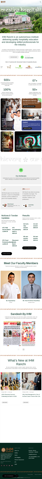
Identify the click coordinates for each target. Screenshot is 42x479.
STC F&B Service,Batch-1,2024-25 (6, 229)
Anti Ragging (17, 457)
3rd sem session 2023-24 (35, 238)
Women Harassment (19, 459)
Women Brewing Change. (30, 110)
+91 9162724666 (29, 57)
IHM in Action (20, 146)
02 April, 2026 (3, 392)
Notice (16, 455)
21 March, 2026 (4, 429)
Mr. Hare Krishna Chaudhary (10, 300)
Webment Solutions (20, 477)
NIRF (16, 464)
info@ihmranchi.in (33, 454)
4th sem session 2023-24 (25, 238)
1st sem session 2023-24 (35, 225)
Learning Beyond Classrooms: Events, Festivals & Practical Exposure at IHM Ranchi (30, 433)
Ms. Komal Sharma (31, 300)
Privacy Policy (30, 474)
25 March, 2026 (25, 392)
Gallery (16, 452)
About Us (17, 450)
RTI (15, 462)
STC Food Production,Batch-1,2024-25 (7, 242)
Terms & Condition (38, 474)
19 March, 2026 (25, 429)
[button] (18, 349)
